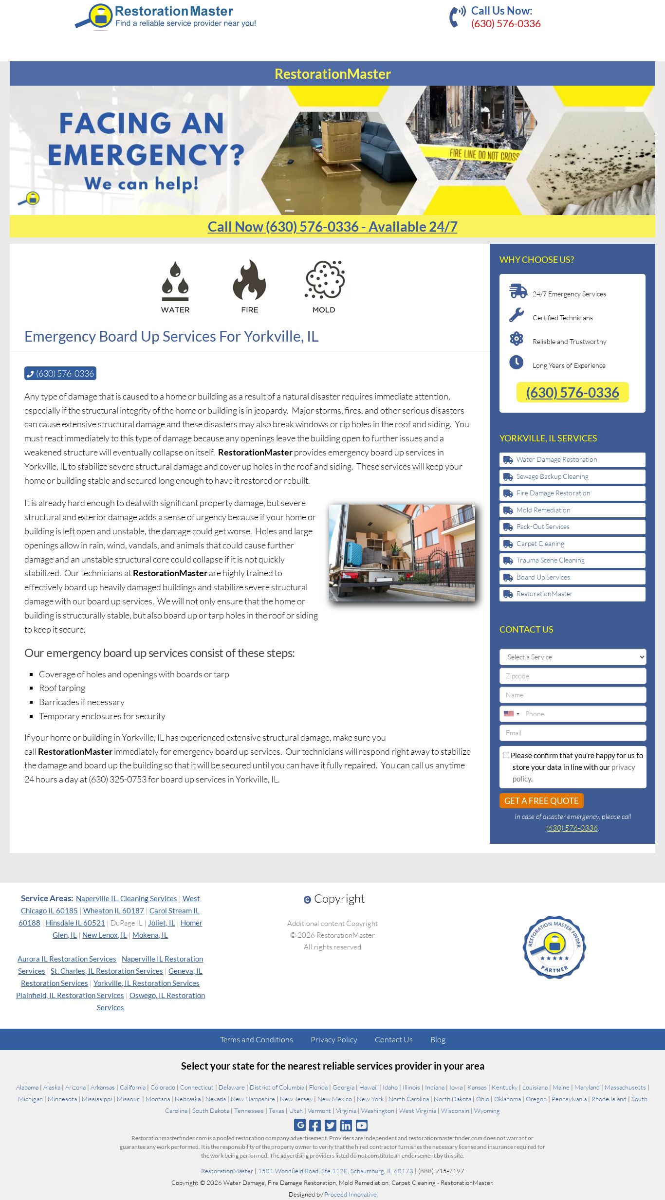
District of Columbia (277, 1087)
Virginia (346, 1110)
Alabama (27, 1087)
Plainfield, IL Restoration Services (70, 995)
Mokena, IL (150, 934)
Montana (158, 1099)
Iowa (455, 1087)
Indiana (434, 1087)
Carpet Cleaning (540, 543)
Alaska (51, 1087)
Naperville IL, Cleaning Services (126, 898)
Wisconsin (455, 1110)
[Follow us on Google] (300, 1125)
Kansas (477, 1087)
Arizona (75, 1087)
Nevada (215, 1099)
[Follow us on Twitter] (330, 1125)
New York (370, 1099)
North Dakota (452, 1099)
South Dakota (210, 1110)
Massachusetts (625, 1087)
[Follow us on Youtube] (362, 1125)
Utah (296, 1110)
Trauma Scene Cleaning (551, 560)
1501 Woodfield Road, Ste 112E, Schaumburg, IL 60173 (335, 1171)
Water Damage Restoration (557, 459)
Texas (276, 1110)
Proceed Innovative (350, 1194)
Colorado (162, 1087)
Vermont (319, 1110)
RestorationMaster (545, 593)
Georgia (343, 1087)
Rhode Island (609, 1099)
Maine (561, 1087)
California (133, 1087)
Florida (318, 1087)
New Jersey (296, 1099)
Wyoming (487, 1110)
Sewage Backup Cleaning (553, 476)
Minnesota (62, 1099)
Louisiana (535, 1087)
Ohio (482, 1099)
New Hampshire (253, 1099)
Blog (437, 1039)
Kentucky (504, 1087)
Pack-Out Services (543, 526)
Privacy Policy (334, 1039)
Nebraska (188, 1099)
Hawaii (368, 1087)
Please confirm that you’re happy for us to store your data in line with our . (576, 767)
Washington (377, 1110)
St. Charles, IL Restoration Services (107, 970)
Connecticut (197, 1087)
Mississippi (97, 1099)
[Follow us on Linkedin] (346, 1125)
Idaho (390, 1087)
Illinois (411, 1087)
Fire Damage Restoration (554, 493)
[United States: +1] (511, 714)
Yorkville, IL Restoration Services (146, 983)
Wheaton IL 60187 (113, 910)
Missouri (129, 1099)
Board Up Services (543, 577)
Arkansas (103, 1087)
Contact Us (394, 1039)
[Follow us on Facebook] (314, 1125)
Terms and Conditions (256, 1039)
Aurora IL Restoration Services (67, 958)
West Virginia (417, 1110)
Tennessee (249, 1110)
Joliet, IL (161, 922)
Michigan (30, 1099)
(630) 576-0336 (506, 23)
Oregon (536, 1099)
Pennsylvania (569, 1099)
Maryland (587, 1087)
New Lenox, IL (104, 934)
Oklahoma (507, 1099)
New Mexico (334, 1099)
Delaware (232, 1087)
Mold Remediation (544, 510)
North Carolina (408, 1099)
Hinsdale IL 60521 (75, 922)
